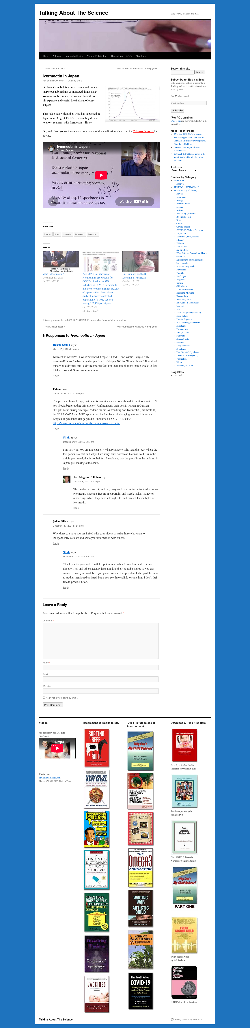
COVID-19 (84, 319)
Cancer (179, 223)
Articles (57, 56)
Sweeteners (181, 348)
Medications (181, 305)
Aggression (181, 196)
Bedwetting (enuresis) (185, 213)
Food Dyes (181, 276)
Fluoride (180, 272)
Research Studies (74, 56)
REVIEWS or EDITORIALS (186, 186)
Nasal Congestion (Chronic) (188, 312)
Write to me (176, 120)
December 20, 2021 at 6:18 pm (78, 441)
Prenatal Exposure (184, 319)
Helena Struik (61, 345)
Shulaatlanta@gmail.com (49, 777)
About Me (141, 56)
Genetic (179, 282)
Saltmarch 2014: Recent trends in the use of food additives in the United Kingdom (189, 157)
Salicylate (180, 335)
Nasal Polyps (182, 315)
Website (47, 685)
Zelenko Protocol (143, 131)
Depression (181, 233)
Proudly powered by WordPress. (188, 1019)
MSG (178, 309)
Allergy (179, 200)
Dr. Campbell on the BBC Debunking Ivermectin (135, 275)
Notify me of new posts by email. (62, 697)
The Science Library (121, 56)
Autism (179, 210)
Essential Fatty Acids (185, 266)
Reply (56, 375)
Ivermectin (95, 319)
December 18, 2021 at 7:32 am (78, 556)
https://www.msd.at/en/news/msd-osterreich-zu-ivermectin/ (86, 423)
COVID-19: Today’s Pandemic (189, 229)
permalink (121, 319)
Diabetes (180, 243)
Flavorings (181, 269)
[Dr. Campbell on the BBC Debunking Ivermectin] (140, 261)
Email (46, 674)
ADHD (179, 193)
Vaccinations (181, 358)
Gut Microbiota (186, 289)
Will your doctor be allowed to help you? (138, 68)
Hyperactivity (182, 295)
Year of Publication (97, 56)
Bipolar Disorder (183, 216)
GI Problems (182, 286)
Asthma (179, 206)
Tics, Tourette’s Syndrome (187, 352)
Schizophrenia (182, 338)
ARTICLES (179, 180)
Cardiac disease (183, 226)
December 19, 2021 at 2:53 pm (68, 393)
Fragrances (181, 279)
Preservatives (182, 328)
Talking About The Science (73, 12)
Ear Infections (182, 249)
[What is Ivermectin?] (61, 261)
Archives (180, 183)
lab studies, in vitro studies (187, 302)
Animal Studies (183, 203)
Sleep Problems (183, 345)
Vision (179, 362)
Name (46, 662)
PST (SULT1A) (183, 332)
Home (46, 56)
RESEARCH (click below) (185, 190)
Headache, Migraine (185, 292)
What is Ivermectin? (54, 68)
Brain (178, 220)
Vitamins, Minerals (184, 365)
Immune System (183, 299)
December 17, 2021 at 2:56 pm (68, 525)
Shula (79, 80)
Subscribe (177, 110)
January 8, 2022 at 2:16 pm (86, 481)
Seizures (180, 342)
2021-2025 (72, 319)
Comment (48, 620)
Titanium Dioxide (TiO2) (187, 355)
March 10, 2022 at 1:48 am (66, 349)
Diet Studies (181, 246)
